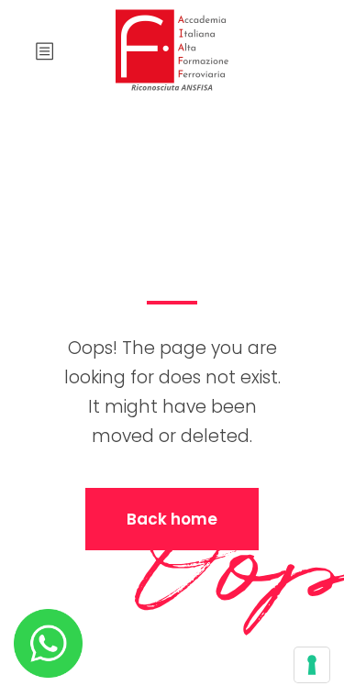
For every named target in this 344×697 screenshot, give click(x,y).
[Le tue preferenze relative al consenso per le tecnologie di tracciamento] (311, 664)
